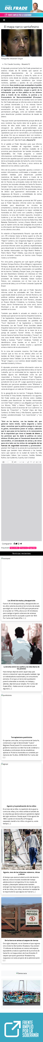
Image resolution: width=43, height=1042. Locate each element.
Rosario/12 (26, 64)
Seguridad (32, 548)
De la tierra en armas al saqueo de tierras (21, 940)
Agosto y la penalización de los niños (21, 806)
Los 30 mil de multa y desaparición (21, 600)
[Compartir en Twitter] (16, 544)
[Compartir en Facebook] (14, 544)
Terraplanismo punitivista (21, 737)
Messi (14, 179)
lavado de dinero (33, 433)
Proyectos (24, 548)
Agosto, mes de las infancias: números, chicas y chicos (21, 873)
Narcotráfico (14, 548)
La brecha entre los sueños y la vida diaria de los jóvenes (22, 668)
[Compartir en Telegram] (21, 544)
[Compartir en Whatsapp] (19, 544)
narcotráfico (5, 154)
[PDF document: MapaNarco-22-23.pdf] (21, 500)
